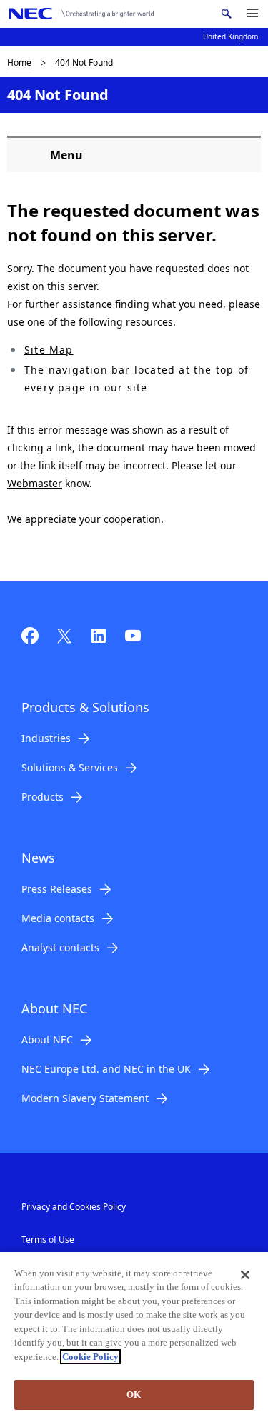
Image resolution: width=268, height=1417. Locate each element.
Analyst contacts (60, 947)
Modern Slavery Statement (85, 1098)
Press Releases (56, 889)
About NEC (47, 1039)
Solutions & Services (69, 767)
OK (133, 1394)
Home (19, 62)
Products (42, 796)
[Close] (245, 1275)
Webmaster (34, 483)
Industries (46, 738)
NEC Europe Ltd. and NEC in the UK (106, 1069)
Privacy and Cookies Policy (73, 1207)
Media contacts (57, 918)
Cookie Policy (90, 1356)
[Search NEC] (226, 13)
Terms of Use (47, 1239)
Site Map (49, 349)
